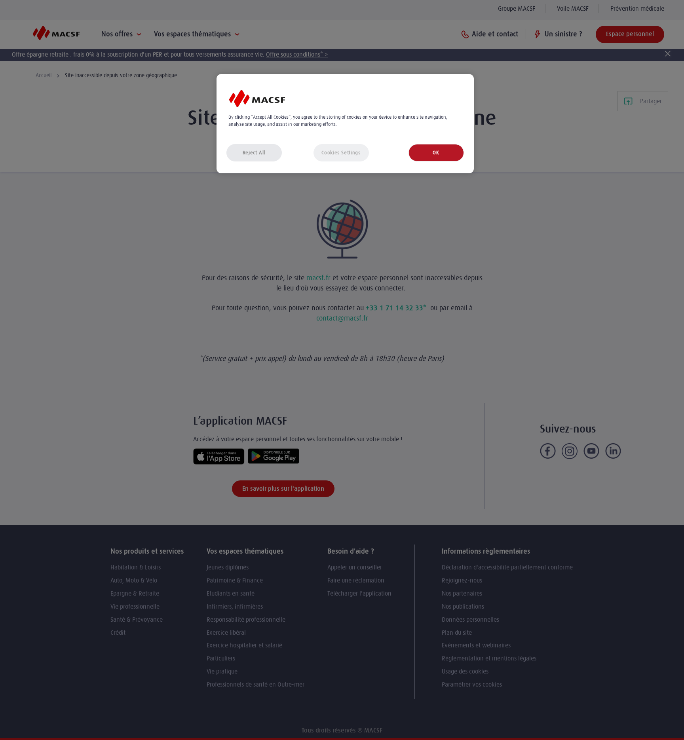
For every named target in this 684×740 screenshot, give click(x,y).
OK (436, 153)
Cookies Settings (340, 153)
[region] (345, 123)
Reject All (254, 153)
